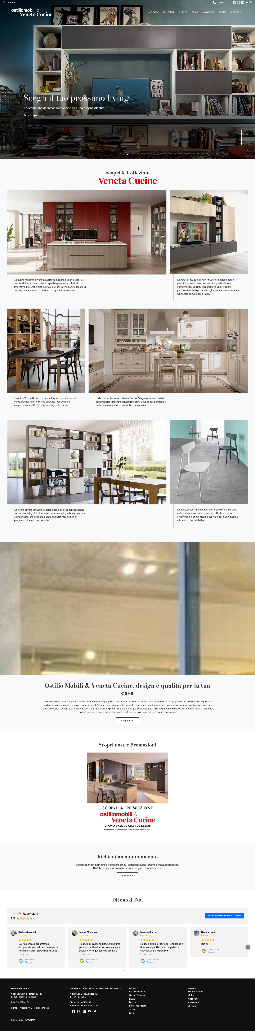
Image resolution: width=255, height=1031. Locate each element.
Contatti (236, 12)
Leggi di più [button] (24, 954)
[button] (7, 947)
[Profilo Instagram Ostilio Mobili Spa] (238, 2)
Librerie (132, 1002)
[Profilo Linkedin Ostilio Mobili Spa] (243, 2)
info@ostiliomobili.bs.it (88, 1005)
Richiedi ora (127, 876)
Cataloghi (208, 12)
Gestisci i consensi (40, 1008)
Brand (195, 12)
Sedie (132, 1013)
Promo (223, 12)
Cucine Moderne (137, 991)
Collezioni (168, 12)
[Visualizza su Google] (14, 933)
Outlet (183, 12)
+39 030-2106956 (82, 1002)
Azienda (153, 12)
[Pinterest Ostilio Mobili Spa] (251, 2)
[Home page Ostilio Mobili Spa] (32, 12)
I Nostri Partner (195, 991)
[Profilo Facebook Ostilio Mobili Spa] (234, 2)
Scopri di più (127, 721)
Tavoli (132, 1009)
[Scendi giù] (241, 137)
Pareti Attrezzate (137, 1006)
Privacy (14, 1008)
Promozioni (193, 1002)
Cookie (23, 1008)
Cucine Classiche (137, 995)
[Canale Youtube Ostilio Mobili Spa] (247, 2)
